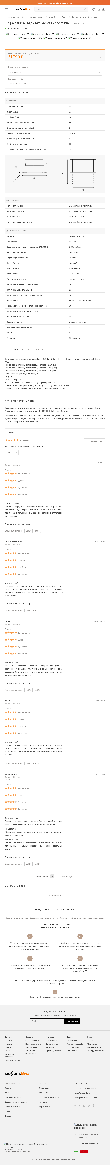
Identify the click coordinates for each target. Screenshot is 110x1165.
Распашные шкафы (75, 1044)
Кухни (89, 1037)
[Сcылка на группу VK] (75, 1105)
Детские (50, 1047)
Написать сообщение (89, 1144)
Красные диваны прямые (17, 918)
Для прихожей (73, 1047)
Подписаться (72, 1021)
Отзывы (8, 1116)
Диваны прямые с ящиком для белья (88, 918)
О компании (44, 1088)
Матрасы (50, 1037)
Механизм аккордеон (9, 1055)
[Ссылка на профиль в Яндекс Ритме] (93, 1105)
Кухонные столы (94, 1047)
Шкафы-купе (72, 1040)
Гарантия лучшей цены (49, 1097)
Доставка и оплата (13, 1097)
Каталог (8, 1088)
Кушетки (8, 1047)
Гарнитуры (91, 1040)
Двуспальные (31, 1047)
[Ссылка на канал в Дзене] (88, 1105)
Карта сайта (44, 1106)
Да (28, 531)
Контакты (43, 1102)
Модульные (92, 1044)
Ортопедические (12, 1060)
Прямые (8, 1040)
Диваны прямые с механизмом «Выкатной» (49, 918)
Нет (36, 531)
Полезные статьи (12, 1106)
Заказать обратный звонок (85, 1088)
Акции (7, 1092)
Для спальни (72, 1050)
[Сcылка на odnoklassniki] (79, 1105)
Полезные (10, 452)
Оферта (8, 1111)
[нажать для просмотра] (17, 34)
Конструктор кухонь (95, 1050)
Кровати (29, 1037)
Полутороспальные (33, 1044)
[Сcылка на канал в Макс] (84, 1105)
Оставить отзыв (94, 441)
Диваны (8, 1037)
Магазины (43, 1092)
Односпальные (32, 1040)
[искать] (85, 9)
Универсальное (16, 72)
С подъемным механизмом (31, 1051)
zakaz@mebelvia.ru (82, 1093)
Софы (7, 1050)
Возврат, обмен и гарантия (16, 1102)
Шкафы (70, 1037)
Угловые (8, 1044)
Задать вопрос (55, 895)
